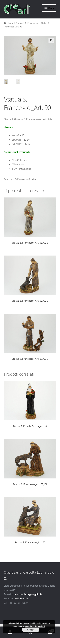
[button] (51, 40)
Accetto (30, 629)
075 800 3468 (22, 598)
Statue (19, 22)
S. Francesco (31, 22)
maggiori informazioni (35, 626)
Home (11, 22)
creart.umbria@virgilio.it (27, 594)
